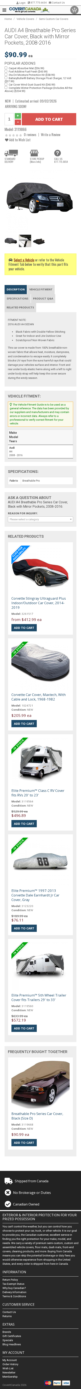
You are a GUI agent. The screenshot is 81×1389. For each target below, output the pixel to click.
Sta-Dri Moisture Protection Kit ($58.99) (32, 74)
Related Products (20, 307)
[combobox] (40, 519)
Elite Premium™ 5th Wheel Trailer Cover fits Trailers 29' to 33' (38, 997)
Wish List (8, 1368)
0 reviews (30, 134)
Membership (10, 1376)
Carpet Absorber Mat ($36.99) (26, 68)
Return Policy (10, 1279)
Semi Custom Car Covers (53, 19)
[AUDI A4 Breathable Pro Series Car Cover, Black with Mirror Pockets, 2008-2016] (41, 199)
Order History (10, 1364)
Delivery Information (14, 1292)
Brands (6, 1331)
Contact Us (58, 2)
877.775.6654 (38, 2)
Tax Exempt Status (13, 1283)
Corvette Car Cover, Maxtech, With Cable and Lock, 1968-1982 (38, 697)
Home (8, 19)
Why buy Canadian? (14, 1288)
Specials (7, 1340)
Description (16, 289)
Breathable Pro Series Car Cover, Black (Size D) (37, 1116)
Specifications (17, 298)
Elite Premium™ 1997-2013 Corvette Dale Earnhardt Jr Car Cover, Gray (35, 895)
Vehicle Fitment (41, 289)
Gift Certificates (11, 1336)
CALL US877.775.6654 (61, 160)
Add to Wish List (19, 139)
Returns (7, 1316)
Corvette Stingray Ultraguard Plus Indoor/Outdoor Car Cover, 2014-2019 (38, 603)
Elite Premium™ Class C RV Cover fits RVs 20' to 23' (37, 792)
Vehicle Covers (25, 19)
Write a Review (50, 134)
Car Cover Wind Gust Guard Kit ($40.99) (32, 84)
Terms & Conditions (14, 1296)
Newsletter (8, 1372)
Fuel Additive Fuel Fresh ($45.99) (28, 71)
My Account (9, 1360)
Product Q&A (43, 298)
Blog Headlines (11, 1344)
